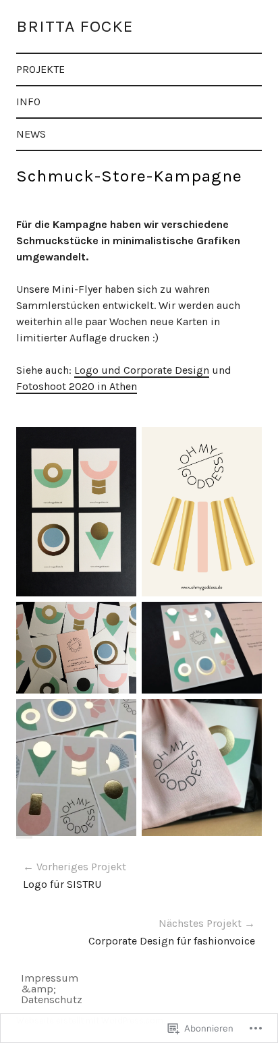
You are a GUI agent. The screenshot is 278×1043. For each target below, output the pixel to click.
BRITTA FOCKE (74, 26)
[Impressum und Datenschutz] (27, 979)
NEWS (31, 134)
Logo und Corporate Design (141, 370)
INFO (28, 101)
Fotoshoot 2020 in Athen (76, 386)
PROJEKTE (40, 69)
